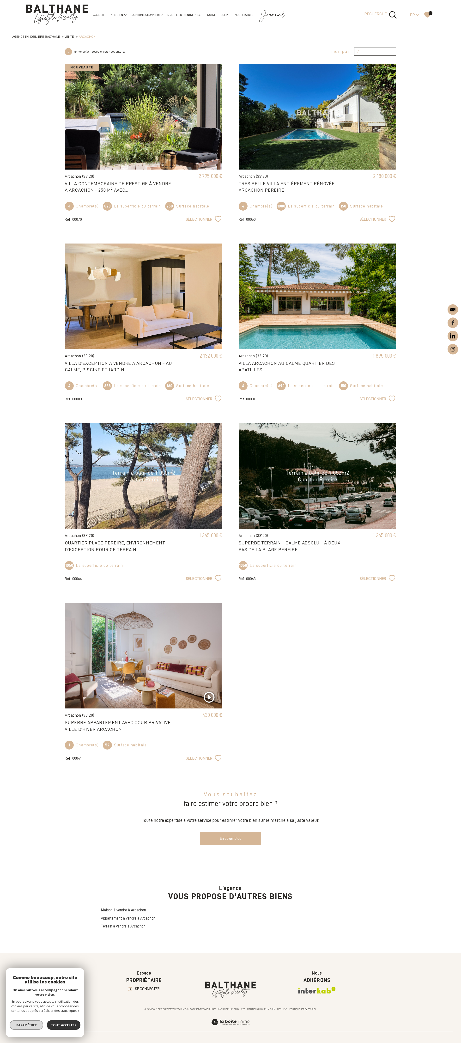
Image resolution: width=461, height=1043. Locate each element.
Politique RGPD (297, 1009)
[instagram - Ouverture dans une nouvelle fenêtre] (452, 348)
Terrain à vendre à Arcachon (123, 926)
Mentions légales (256, 1009)
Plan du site (238, 1009)
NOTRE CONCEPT (218, 14)
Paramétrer (26, 1025)
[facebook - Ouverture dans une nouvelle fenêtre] (452, 322)
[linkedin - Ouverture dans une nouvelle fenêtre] (452, 335)
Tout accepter (63, 1025)
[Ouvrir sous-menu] (125, 14)
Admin (271, 1009)
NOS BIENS (117, 14)
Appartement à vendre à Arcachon (128, 918)
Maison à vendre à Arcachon (123, 910)
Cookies (312, 1009)
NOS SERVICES (244, 14)
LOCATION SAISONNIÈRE (145, 14)
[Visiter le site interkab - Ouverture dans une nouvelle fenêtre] (317, 990)
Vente (69, 36)
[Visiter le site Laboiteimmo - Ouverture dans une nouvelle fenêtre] (230, 1028)
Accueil (98, 14)
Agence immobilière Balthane (36, 36)
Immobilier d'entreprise (184, 14)
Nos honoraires (220, 1009)
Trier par (339, 51)
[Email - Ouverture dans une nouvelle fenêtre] (452, 309)
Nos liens (282, 1009)
